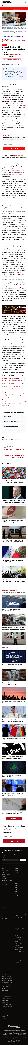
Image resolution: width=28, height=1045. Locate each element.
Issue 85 (16, 868)
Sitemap (24, 1037)
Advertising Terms (5, 884)
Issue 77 (16, 885)
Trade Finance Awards (6, 984)
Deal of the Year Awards (20, 926)
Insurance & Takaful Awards (20, 951)
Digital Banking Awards (19, 960)
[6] (18, 250)
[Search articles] (25, 2)
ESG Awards (17, 945)
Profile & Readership (6, 874)
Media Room (4, 918)
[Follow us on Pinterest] (9, 1041)
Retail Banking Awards (6, 1018)
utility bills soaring (6, 99)
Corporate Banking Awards (20, 931)
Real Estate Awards (5, 974)
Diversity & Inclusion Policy (7, 1006)
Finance (7, 39)
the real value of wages (13, 163)
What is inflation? (8, 416)
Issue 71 (16, 897)
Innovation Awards (18, 949)
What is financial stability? (11, 421)
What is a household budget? (12, 426)
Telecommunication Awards (7, 980)
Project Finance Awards (6, 976)
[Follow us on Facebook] (14, 1041)
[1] (20, 116)
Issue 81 (16, 876)
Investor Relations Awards (7, 967)
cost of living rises (18, 155)
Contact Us (4, 876)
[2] (7, 129)
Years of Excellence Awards (7, 996)
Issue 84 (16, 870)
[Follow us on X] (19, 1041)
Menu (3, 5)
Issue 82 (16, 874)
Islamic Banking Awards (6, 972)
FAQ (2, 920)
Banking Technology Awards (20, 917)
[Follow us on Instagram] (11, 1041)
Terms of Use (4, 882)
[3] (8, 165)
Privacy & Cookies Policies (7, 880)
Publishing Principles (6, 998)
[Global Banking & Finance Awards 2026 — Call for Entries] (14, 309)
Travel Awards (4, 994)
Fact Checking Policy (6, 1008)
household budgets (15, 64)
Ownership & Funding (6, 1000)
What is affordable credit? (11, 431)
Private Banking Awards (6, 1012)
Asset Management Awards (20, 907)
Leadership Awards (5, 970)
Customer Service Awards (20, 921)
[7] (13, 322)
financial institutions (17, 172)
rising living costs (21, 105)
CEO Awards (17, 919)
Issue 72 (16, 895)
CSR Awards (17, 924)
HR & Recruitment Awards (7, 982)
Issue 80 (16, 879)
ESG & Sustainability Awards (20, 943)
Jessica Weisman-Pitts (15, 54)
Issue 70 (16, 899)
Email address (4, 857)
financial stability (5, 64)
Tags (14, 1038)
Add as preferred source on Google (12, 59)
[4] (13, 213)
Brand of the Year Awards (20, 909)
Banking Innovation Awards (20, 958)
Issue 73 (16, 893)
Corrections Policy (5, 1002)
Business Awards (18, 911)
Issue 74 (16, 891)
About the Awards (5, 907)
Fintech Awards (18, 937)
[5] (11, 239)
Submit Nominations (5, 914)
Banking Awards (18, 955)
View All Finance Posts (14, 818)
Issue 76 (16, 887)
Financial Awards (5, 1010)
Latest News (4, 878)
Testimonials (4, 916)
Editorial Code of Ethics (6, 1004)
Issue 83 (16, 872)
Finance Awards (18, 962)
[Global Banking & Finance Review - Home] (7, 2)
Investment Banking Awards (20, 953)
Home (3, 39)
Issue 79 (16, 881)
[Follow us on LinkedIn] (16, 1041)
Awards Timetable (5, 909)
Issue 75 (16, 889)
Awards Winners (5, 911)
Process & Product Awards (7, 978)
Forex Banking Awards (19, 947)
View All (16, 902)
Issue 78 (16, 883)
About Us (3, 868)
